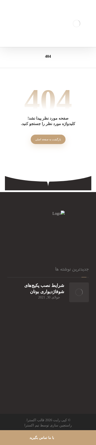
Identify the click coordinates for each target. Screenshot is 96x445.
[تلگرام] (38, 236)
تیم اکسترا (31, 425)
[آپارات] (48, 236)
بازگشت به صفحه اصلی (48, 139)
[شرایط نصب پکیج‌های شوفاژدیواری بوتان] (79, 292)
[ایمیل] (28, 236)
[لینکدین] (58, 236)
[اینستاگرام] (68, 236)
